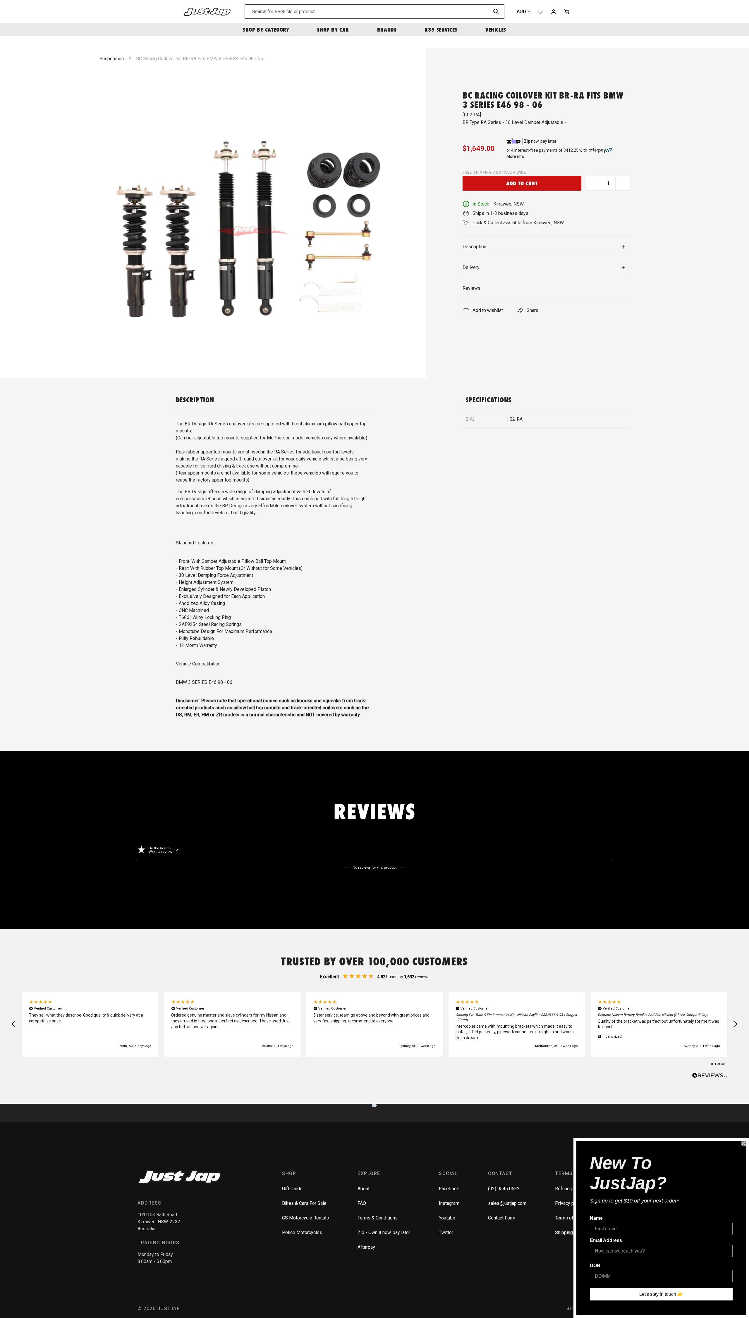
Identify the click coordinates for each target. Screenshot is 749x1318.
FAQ (362, 1203)
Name (596, 1218)
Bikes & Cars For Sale (304, 1203)
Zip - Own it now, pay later (384, 1232)
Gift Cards (292, 1188)
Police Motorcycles (302, 1232)
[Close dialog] (744, 1143)
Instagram (449, 1203)
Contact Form (501, 1218)
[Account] (553, 11)
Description (474, 246)
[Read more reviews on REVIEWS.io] (709, 1076)
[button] (13, 1024)
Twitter (446, 1232)
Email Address (606, 1240)
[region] (374, 1024)
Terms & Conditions (378, 1218)
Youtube (447, 1218)
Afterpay (366, 1247)
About (364, 1188)
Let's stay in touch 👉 (661, 1294)
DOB (595, 1265)
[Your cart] (567, 11)
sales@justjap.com (507, 1203)
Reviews (471, 288)
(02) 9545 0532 (504, 1188)
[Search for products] (496, 11)
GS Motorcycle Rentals (305, 1218)
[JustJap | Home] (207, 11)
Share (532, 310)
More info (515, 156)
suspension (111, 58)
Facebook (449, 1188)
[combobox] (374, 11)
